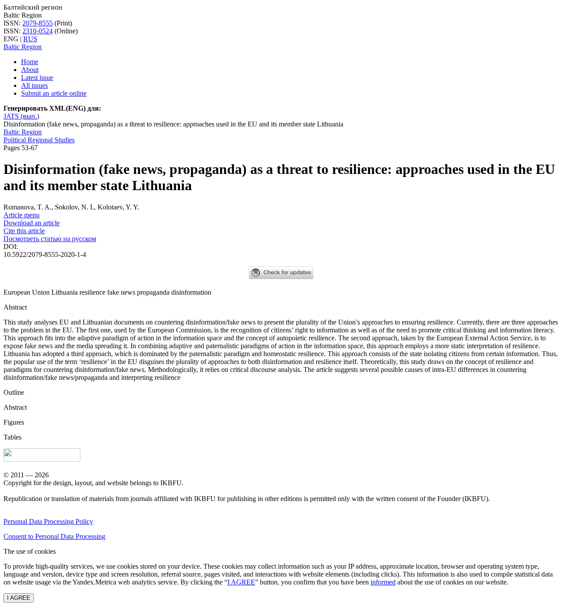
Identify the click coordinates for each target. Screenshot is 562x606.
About (30, 69)
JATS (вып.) (21, 116)
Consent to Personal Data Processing (54, 536)
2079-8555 (37, 23)
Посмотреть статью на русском (50, 238)
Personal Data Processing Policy (48, 521)
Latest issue (37, 77)
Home (29, 61)
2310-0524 (37, 31)
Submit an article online (53, 93)
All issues (34, 85)
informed (383, 582)
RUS (30, 39)
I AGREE (241, 582)
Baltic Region (23, 46)
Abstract (15, 407)
